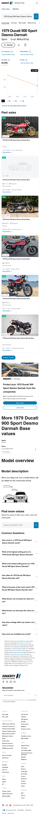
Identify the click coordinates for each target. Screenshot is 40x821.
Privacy (23, 795)
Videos (4, 779)
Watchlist (16, 9)
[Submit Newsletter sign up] (35, 695)
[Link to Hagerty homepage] (11, 676)
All (3, 784)
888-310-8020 (24, 738)
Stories (4, 781)
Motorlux (23, 757)
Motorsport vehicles (7, 736)
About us (23, 769)
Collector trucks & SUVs (8, 728)
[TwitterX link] (7, 682)
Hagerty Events (25, 745)
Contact (23, 781)
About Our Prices (23, 643)
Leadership (24, 771)
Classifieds (5, 767)
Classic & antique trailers (9, 731)
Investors (23, 783)
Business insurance (7, 743)
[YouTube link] (14, 682)
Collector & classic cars (8, 726)
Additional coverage (7, 748)
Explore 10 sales (8, 357)
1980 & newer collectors (8, 723)
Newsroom (24, 778)
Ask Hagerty (24, 719)
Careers (23, 776)
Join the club (24, 714)
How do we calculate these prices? (14, 106)
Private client (5, 741)
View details (6, 152)
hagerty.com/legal (17, 654)
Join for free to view (8, 54)
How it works (5, 772)
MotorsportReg (6, 796)
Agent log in (5, 757)
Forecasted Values (19, 650)
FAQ (22, 793)
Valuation (23, 716)
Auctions (4, 764)
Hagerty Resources (7, 793)
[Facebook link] (3, 682)
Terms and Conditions (9, 701)
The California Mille (26, 750)
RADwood (23, 759)
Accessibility (21, 810)
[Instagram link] (11, 682)
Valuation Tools (19, 3)
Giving (22, 786)
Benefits (23, 721)
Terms (22, 798)
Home (22, 766)
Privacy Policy (32, 700)
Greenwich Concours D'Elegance (26, 753)
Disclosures (28, 810)
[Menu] (37, 3)
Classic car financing (7, 745)
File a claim (5, 716)
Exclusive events (25, 729)
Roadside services (26, 736)
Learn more (20, 407)
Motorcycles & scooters (8, 733)
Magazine (23, 726)
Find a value (6, 9)
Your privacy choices (11, 810)
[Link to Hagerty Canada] (7, 805)
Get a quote (20, 403)
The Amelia (24, 748)
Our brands (24, 773)
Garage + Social (6, 791)
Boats (3, 738)
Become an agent (7, 755)
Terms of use (10, 813)
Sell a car (4, 769)
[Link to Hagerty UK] (10, 805)
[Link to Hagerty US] (3, 805)
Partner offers (25, 724)
